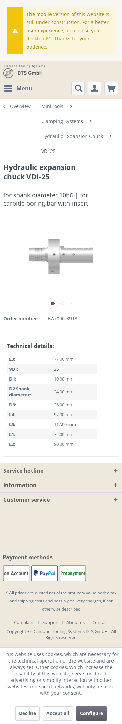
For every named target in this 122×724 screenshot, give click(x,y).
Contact (100, 622)
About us (75, 622)
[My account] (94, 88)
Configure (91, 713)
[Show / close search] (78, 88)
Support (50, 622)
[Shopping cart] (111, 88)
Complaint (24, 622)
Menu (24, 88)
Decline (27, 713)
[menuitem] (18, 88)
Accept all (57, 713)
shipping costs (31, 601)
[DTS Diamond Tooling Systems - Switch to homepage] (25, 71)
